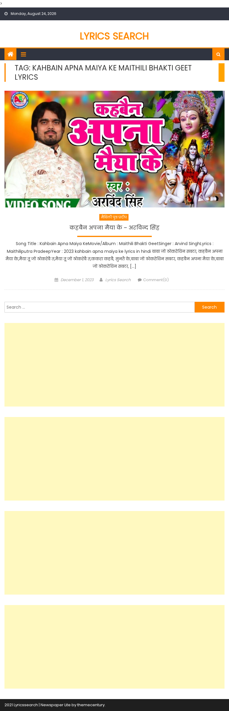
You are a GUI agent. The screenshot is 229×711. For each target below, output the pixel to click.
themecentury (91, 705)
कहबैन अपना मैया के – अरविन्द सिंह (114, 227)
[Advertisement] (114, 365)
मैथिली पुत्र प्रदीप (114, 217)
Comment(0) (156, 280)
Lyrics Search (114, 36)
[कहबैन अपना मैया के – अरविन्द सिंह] (114, 149)
